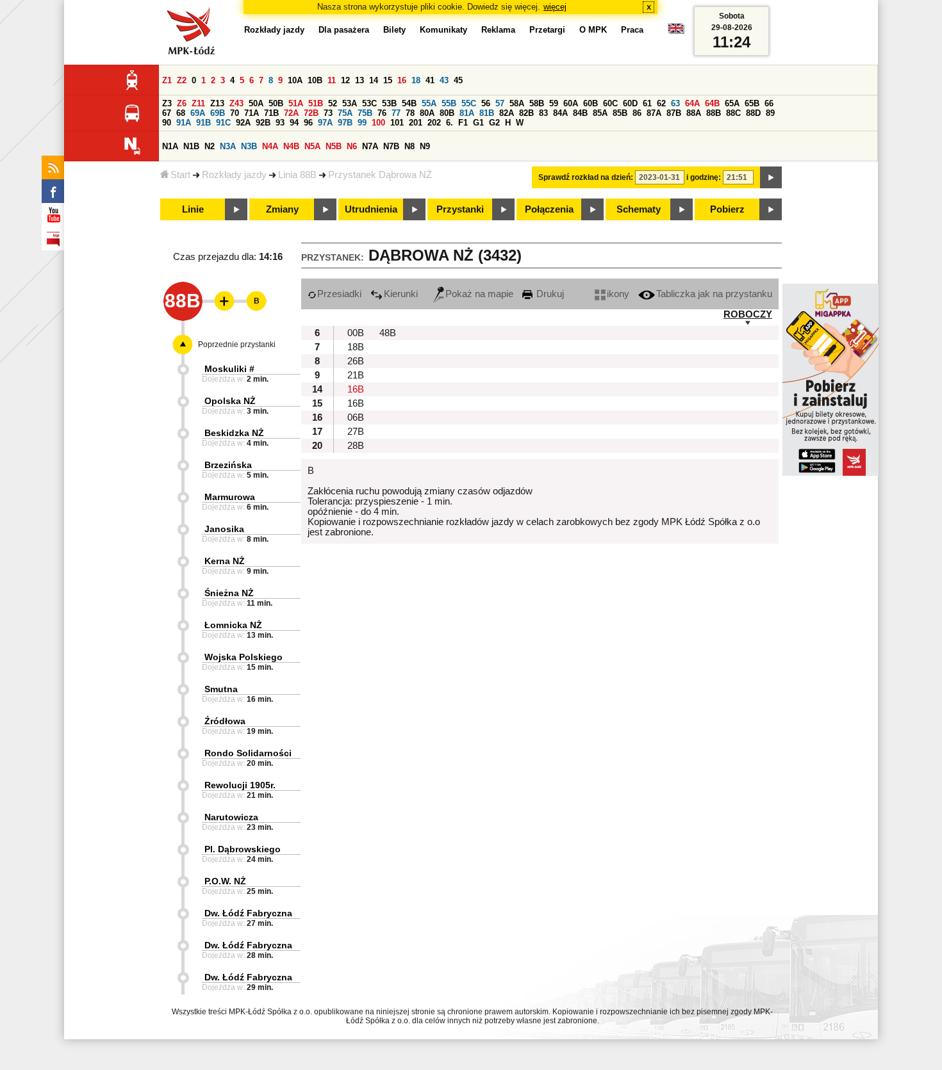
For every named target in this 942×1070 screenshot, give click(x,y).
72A (291, 113)
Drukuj (549, 294)
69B (217, 113)
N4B (291, 146)
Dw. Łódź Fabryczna (248, 913)
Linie (193, 209)
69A (197, 113)
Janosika (224, 529)
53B (389, 103)
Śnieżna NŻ (229, 593)
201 (415, 122)
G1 (478, 122)
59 (553, 103)
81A (466, 113)
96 (308, 122)
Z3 (167, 103)
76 (381, 113)
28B (355, 446)
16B (355, 389)
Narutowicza (231, 817)
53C (369, 103)
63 (675, 103)
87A (654, 113)
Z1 (167, 80)
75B (365, 113)
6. (449, 122)
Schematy (638, 209)
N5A (312, 146)
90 (166, 122)
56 (485, 103)
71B (271, 113)
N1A (170, 146)
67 (166, 113)
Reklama (498, 30)
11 (331, 80)
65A (732, 103)
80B (447, 113)
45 (458, 80)
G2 (494, 122)
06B (355, 417)
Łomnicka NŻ (233, 625)
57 (499, 103)
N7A (370, 146)
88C (733, 113)
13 (359, 80)
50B (276, 103)
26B (355, 361)
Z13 (217, 103)
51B (315, 103)
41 (430, 80)
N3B (249, 146)
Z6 (181, 103)
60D (630, 103)
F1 (463, 122)
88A (693, 113)
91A (183, 122)
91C (223, 122)
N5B (334, 146)
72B (311, 113)
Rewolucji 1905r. (240, 785)
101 (397, 122)
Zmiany (282, 209)
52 (332, 103)
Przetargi (547, 30)
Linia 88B (297, 175)
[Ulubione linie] (220, 301)
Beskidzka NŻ (234, 433)
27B (355, 431)
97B (345, 122)
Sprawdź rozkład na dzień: (585, 177)
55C (468, 103)
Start (180, 175)
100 (378, 122)
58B (536, 103)
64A (692, 103)
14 (373, 80)
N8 (409, 146)
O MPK (593, 30)
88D (753, 113)
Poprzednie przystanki (237, 344)
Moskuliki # (229, 369)
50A (256, 103)
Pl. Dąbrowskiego (242, 849)
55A (429, 103)
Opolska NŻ (230, 401)
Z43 (236, 103)
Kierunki (401, 294)
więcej (554, 7)
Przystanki (460, 209)
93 (280, 122)
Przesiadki (339, 294)
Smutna (221, 689)
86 (636, 113)
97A (325, 122)
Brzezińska (228, 465)
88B (713, 113)
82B (526, 113)
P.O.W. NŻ (225, 881)
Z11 (198, 103)
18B (355, 347)
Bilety (394, 30)
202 (434, 122)
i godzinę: (703, 177)
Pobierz (727, 209)
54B (409, 103)
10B (315, 80)
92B (263, 122)
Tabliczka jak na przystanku (714, 294)
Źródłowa (224, 721)
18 (415, 80)
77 (396, 113)
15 (387, 80)
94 (294, 122)
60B (590, 103)
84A (560, 113)
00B (355, 333)
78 (410, 113)
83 (543, 113)
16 (401, 80)
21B (355, 375)
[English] (676, 31)
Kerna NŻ (224, 561)
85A (600, 113)
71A (251, 113)
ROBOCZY (747, 314)
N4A (270, 146)
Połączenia (549, 209)
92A (243, 122)
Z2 (181, 80)
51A (295, 103)
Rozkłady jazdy (234, 175)
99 (362, 122)
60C (610, 103)
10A (295, 80)
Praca (632, 30)
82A (506, 113)
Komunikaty (443, 30)
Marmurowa (229, 497)
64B (712, 103)
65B (752, 103)
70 (234, 113)
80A (427, 113)
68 (180, 113)
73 (328, 113)
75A (345, 113)
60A (570, 103)
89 (770, 113)
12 (345, 80)
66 (768, 103)
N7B (391, 146)
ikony (618, 294)
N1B (191, 146)
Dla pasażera (343, 30)
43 (444, 80)
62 (661, 103)
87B (673, 113)
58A (516, 103)
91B (203, 122)
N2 (209, 146)
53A (349, 103)
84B (580, 113)
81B (486, 113)
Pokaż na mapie (479, 294)
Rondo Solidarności (248, 753)
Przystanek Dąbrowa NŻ (380, 175)
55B (449, 103)
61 (647, 103)
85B (620, 113)
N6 (352, 146)
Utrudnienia (371, 209)
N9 (425, 146)
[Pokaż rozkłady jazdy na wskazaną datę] (771, 177)
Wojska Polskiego (243, 657)
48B (387, 333)
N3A (228, 146)
